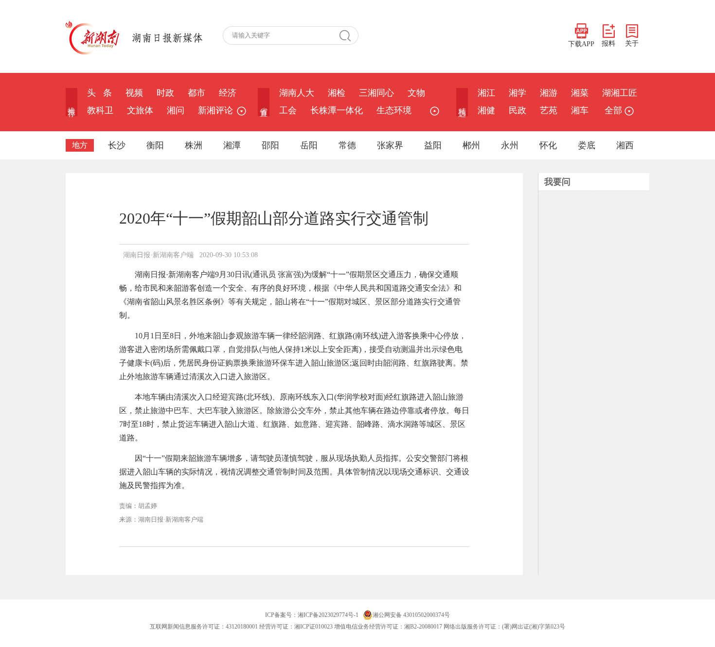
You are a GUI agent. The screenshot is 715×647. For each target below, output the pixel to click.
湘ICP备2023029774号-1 (328, 615)
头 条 (99, 93)
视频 (134, 93)
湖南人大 (296, 93)
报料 (608, 43)
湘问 (175, 110)
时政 (165, 93)
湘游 (548, 93)
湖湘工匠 (619, 93)
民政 (517, 110)
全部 (613, 110)
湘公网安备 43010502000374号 (411, 615)
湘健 (486, 110)
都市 (196, 93)
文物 (416, 93)
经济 (227, 93)
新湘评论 (215, 110)
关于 (632, 43)
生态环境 (393, 110)
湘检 (336, 93)
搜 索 (348, 35)
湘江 (486, 93)
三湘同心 (376, 93)
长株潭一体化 (336, 110)
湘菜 (580, 93)
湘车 (580, 110)
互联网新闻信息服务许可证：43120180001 (204, 626)
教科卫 (100, 110)
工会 (288, 110)
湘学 (517, 93)
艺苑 (548, 110)
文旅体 (140, 110)
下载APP (581, 44)
